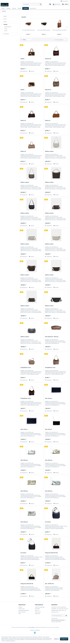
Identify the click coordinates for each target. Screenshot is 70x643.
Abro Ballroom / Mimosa (51, 336)
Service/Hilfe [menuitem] (65, 1)
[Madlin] (32, 50)
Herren (5, 19)
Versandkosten (32, 627)
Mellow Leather (49, 151)
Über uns (37, 610)
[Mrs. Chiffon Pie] (56, 575)
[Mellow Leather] (56, 142)
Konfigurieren (64, 639)
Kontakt (20, 607)
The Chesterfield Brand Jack (28, 30)
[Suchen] (40, 4)
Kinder (5, 21)
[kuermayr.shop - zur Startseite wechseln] (4, 4)
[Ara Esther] (56, 513)
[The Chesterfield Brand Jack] (28, 24)
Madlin (22, 58)
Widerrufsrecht (22, 612)
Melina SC (23, 120)
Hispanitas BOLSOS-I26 (51, 553)
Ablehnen (56, 639)
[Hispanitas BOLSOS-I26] (56, 544)
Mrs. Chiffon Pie (49, 583)
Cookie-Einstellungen (40, 607)
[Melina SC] (32, 111)
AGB (19, 613)
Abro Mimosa (24, 460)
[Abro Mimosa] (32, 451)
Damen (5, 16)
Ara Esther (48, 522)
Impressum (37, 613)
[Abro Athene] (56, 389)
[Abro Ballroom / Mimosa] (56, 328)
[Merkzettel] (50, 4)
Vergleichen (24, 71)
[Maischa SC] (56, 50)
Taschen (5, 24)
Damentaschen (7, 26)
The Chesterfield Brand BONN (59, 30)
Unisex (5, 28)
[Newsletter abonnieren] (66, 615)
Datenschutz (38, 612)
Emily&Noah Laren (26, 367)
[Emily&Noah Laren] (32, 358)
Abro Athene (48, 398)
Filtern (24, 39)
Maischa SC (48, 58)
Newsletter (37, 608)
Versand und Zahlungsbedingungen (24, 609)
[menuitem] (32, 4)
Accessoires (6, 33)
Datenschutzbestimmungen (57, 620)
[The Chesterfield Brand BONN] (59, 24)
